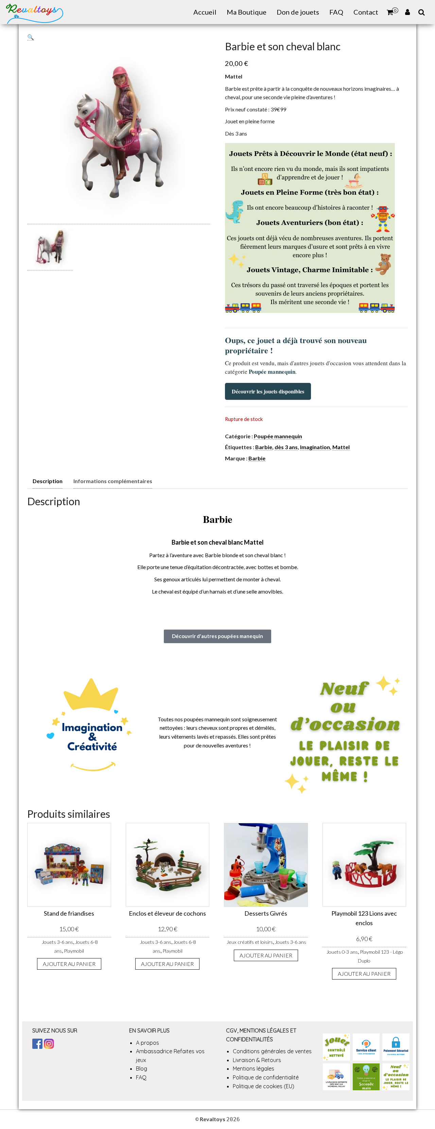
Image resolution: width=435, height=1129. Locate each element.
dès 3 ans (286, 447)
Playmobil (74, 951)
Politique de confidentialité (266, 1077)
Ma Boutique (246, 12)
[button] (30, 37)
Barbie (263, 447)
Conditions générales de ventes (272, 1051)
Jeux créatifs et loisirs (250, 942)
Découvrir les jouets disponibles (268, 391)
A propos (147, 1042)
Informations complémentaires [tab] (112, 481)
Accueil (204, 12)
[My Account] (407, 12)
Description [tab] (48, 481)
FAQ (336, 12)
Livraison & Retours (257, 1060)
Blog (141, 1068)
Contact (365, 12)
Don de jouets (298, 12)
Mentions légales (253, 1068)
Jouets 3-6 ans (57, 942)
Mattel (341, 447)
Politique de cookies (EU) (263, 1086)
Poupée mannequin (278, 436)
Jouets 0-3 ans (342, 952)
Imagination (315, 447)
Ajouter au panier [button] (69, 963)
